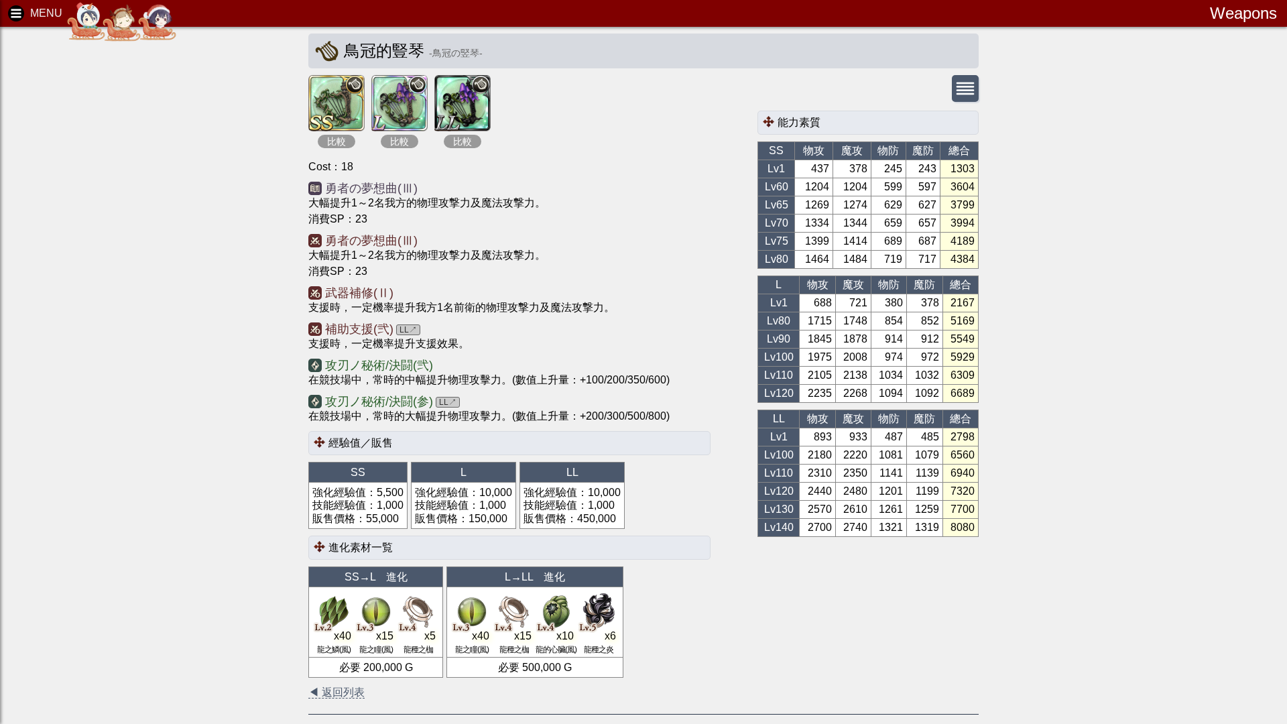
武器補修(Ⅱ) (359, 293)
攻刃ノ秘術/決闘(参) (379, 401)
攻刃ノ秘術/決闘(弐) (379, 365)
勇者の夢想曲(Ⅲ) (371, 188)
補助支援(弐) (359, 329)
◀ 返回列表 (336, 692)
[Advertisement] (113, 241)
